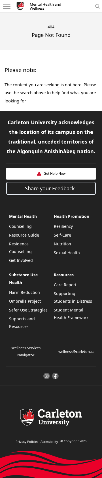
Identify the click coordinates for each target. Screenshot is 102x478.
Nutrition (62, 244)
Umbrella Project (25, 301)
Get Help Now (54, 173)
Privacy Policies (27, 441)
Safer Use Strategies (28, 310)
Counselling (20, 226)
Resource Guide (24, 235)
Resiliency (63, 226)
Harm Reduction (24, 292)
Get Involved (21, 260)
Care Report (65, 284)
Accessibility (49, 441)
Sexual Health (67, 252)
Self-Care (62, 235)
